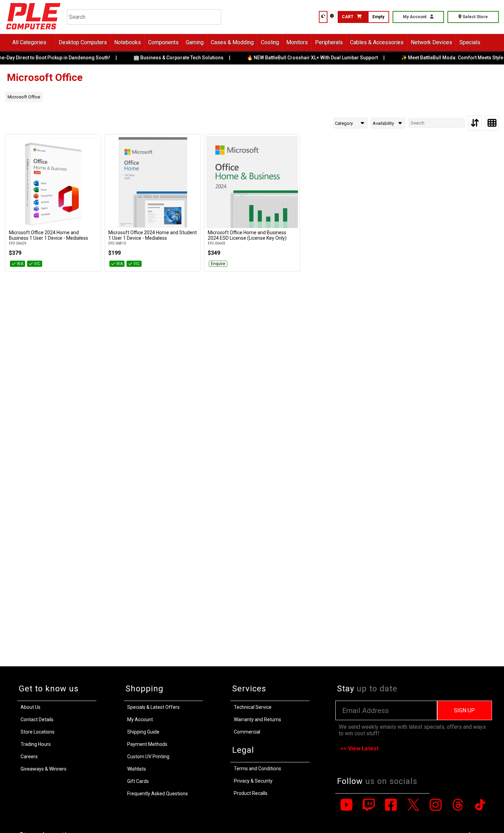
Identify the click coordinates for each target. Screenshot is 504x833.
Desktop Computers (83, 42)
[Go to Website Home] (33, 30)
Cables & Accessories (377, 42)
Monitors (297, 42)
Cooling (270, 42)
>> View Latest (359, 748)
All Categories (29, 42)
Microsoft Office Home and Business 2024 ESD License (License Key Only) (247, 235)
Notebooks (127, 42)
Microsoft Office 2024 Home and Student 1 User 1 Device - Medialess (152, 235)
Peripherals (329, 42)
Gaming (195, 42)
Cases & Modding (232, 42)
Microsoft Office (24, 96)
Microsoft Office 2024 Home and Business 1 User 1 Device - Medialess (48, 235)
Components (163, 42)
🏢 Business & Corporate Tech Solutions (176, 57)
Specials (469, 42)
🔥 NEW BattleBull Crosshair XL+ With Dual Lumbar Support (311, 57)
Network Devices (431, 42)
